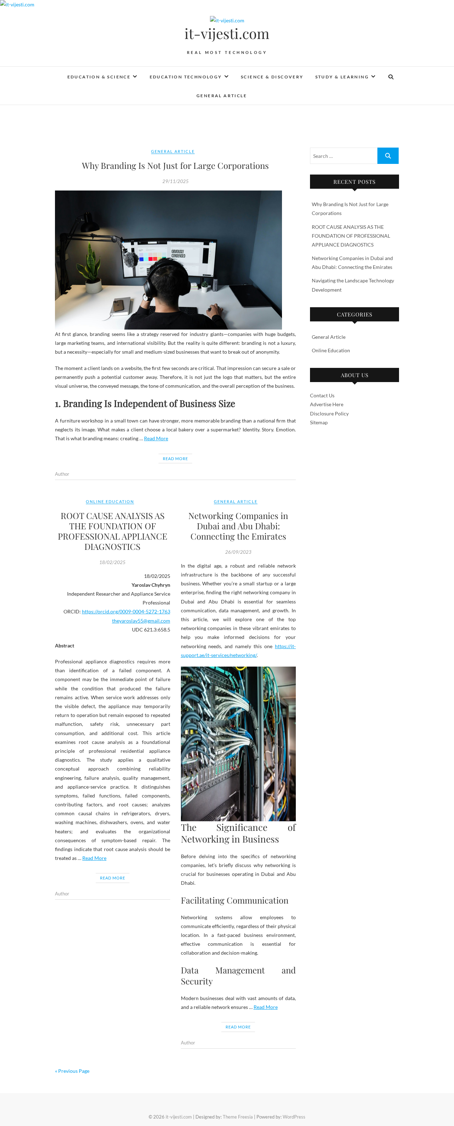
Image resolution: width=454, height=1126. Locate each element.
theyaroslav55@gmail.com (141, 621)
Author (62, 474)
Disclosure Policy (329, 413)
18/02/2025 (112, 562)
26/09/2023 (238, 552)
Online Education (110, 501)
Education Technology (186, 76)
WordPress (294, 1117)
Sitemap (319, 422)
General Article (221, 95)
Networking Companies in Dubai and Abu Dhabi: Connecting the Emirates (238, 526)
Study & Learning (342, 76)
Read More (156, 438)
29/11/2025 (175, 181)
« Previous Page (72, 1071)
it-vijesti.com (227, 33)
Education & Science (99, 76)
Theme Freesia (238, 1117)
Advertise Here (326, 404)
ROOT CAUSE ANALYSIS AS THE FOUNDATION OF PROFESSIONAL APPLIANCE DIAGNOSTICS (112, 531)
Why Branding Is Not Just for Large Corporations (175, 165)
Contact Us (322, 395)
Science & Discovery (272, 76)
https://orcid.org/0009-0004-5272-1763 (126, 611)
